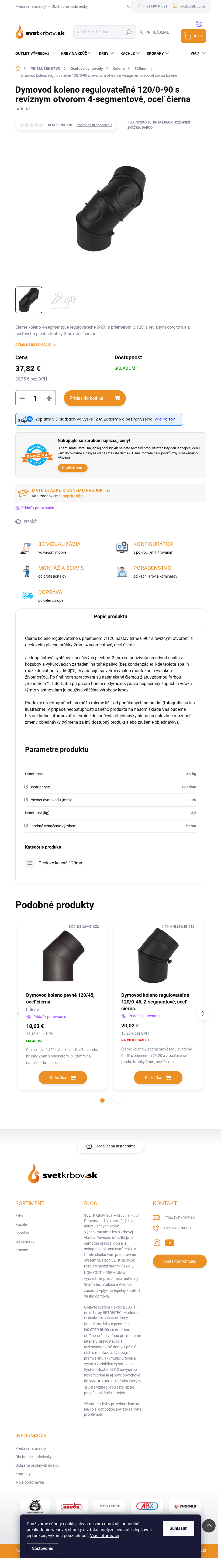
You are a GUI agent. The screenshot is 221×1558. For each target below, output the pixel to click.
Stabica (108, 1284)
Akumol (125, 1284)
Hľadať (128, 32)
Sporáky (22, 1233)
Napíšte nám (72, 468)
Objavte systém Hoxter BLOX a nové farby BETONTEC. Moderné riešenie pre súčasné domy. (111, 1312)
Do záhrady (24, 1241)
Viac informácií (104, 1535)
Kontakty (23, 1474)
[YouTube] (170, 1242)
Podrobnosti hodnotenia (94, 125)
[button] (102, 1100)
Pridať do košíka (86, 398)
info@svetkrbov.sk (179, 1217)
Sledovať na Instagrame (115, 1146)
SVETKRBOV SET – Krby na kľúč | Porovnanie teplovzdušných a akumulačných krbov (111, 1220)
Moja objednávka (29, 1482)
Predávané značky (30, 6)
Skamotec (92, 1284)
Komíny (21, 1250)
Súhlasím (179, 1528)
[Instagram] (157, 1242)
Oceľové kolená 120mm (61, 862)
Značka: (140, 127)
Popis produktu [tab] (110, 616)
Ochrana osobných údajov (37, 1465)
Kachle (21, 1224)
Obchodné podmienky (69, 6)
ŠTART (126, 1266)
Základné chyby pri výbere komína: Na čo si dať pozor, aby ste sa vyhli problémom (112, 1409)
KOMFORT (93, 1272)
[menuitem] (35, 53)
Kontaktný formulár (179, 1261)
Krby (19, 1216)
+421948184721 (178, 1228)
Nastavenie (42, 1548)
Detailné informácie (33, 345)
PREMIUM (113, 1272)
